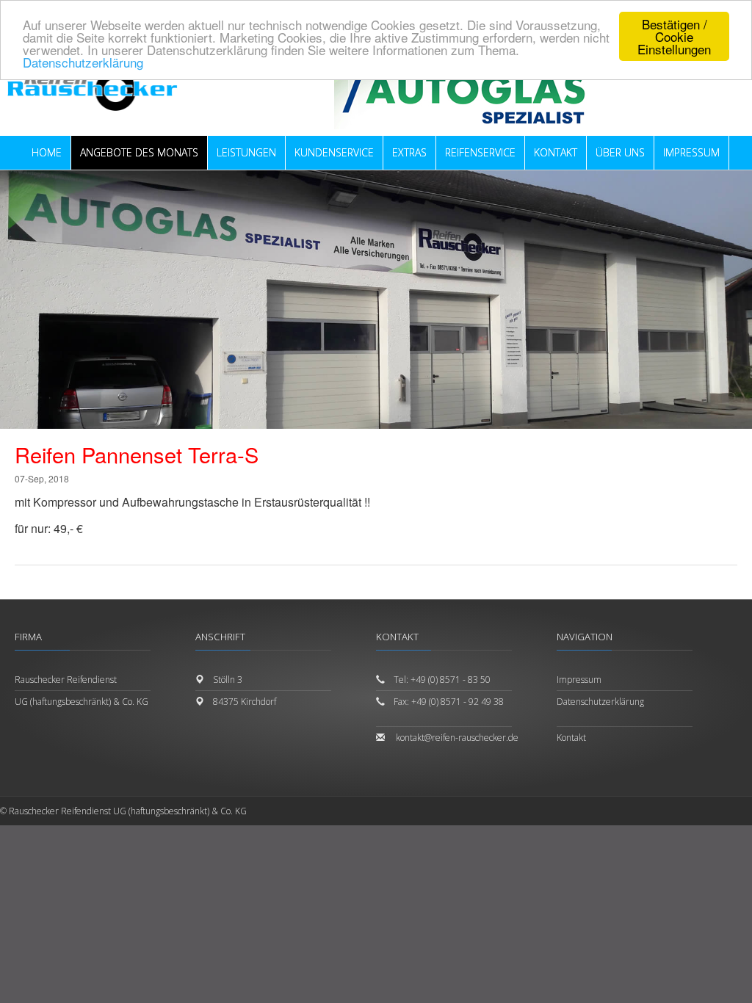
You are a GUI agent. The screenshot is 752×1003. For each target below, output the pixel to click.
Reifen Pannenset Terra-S (136, 454)
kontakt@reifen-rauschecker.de (457, 737)
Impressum (579, 679)
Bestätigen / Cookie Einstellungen (674, 36)
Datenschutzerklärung (83, 62)
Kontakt (571, 737)
